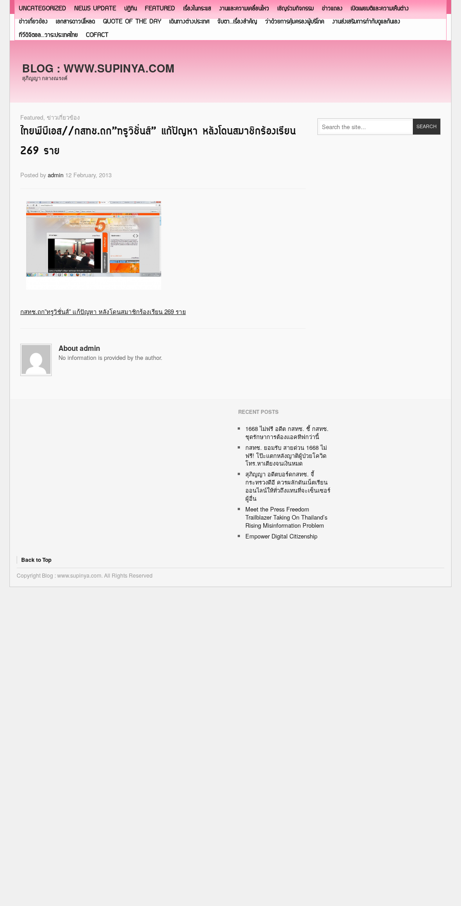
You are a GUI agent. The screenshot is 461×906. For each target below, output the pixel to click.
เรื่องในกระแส (197, 8)
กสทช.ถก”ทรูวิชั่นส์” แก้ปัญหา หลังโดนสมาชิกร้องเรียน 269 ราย (103, 311)
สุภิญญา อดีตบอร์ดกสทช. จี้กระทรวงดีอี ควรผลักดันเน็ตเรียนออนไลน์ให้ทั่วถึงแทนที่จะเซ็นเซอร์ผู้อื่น (287, 486)
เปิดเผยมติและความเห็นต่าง (380, 8)
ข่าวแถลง (332, 8)
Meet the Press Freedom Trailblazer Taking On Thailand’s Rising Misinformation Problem (286, 517)
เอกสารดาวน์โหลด (75, 22)
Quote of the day (132, 22)
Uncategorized (42, 8)
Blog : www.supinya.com (98, 68)
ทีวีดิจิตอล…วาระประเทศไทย (48, 35)
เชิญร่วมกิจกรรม (295, 8)
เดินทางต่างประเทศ (189, 22)
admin (55, 174)
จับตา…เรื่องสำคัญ (237, 22)
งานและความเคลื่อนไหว (244, 8)
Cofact (97, 35)
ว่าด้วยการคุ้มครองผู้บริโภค (294, 22)
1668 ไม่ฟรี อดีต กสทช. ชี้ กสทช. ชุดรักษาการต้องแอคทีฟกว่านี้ (287, 432)
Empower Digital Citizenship (281, 536)
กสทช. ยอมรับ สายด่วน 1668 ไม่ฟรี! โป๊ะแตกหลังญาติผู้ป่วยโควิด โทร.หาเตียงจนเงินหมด (286, 455)
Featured (160, 8)
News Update (95, 8)
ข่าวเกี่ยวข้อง (33, 22)
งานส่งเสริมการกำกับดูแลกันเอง (366, 22)
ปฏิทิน (130, 8)
